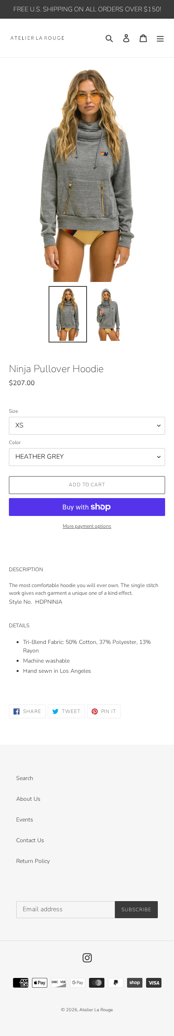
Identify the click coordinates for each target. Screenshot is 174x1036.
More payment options (87, 526)
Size (13, 411)
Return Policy (33, 861)
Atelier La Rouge (96, 1010)
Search (24, 778)
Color (15, 442)
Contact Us (30, 840)
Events (24, 820)
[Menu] (160, 38)
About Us (28, 799)
